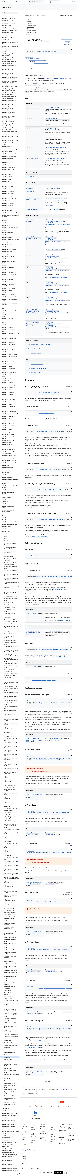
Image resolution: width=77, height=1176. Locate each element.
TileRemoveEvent (50, 971)
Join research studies (71, 1140)
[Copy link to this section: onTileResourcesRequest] (44, 1021)
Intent (58, 209)
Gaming (33, 1127)
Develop (37, 15)
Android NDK (62, 1143)
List (32, 190)
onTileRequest (48, 78)
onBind (47, 209)
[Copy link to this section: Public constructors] (43, 543)
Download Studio (61, 1140)
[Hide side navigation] (18, 1173)
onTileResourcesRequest (63, 78)
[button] (10, 18)
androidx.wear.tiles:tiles (66, 39)
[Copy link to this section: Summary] (34, 98)
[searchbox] (10, 13)
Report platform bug (71, 1128)
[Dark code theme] (71, 50)
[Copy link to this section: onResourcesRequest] (41, 749)
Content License (63, 1089)
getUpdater (48, 198)
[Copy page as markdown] (46, 40)
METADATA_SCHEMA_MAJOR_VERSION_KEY (55, 147)
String (36, 107)
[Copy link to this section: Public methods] (40, 564)
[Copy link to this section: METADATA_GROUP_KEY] (44, 425)
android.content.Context (33, 58)
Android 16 (52, 1129)
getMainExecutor (65, 620)
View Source (67, 41)
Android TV (43, 1140)
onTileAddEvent (49, 256)
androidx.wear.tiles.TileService (41, 63)
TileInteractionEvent (56, 738)
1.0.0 (71, 43)
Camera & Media (33, 1137)
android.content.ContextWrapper (37, 60)
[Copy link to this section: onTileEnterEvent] (38, 843)
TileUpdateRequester (32, 198)
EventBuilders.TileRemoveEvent (54, 300)
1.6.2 (71, 425)
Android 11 (52, 1141)
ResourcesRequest (50, 796)
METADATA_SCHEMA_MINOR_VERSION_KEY (55, 158)
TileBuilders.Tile (32, 312)
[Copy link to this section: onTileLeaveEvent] (39, 893)
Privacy (33, 1140)
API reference (6, 7)
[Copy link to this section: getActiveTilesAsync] (41, 571)
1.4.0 (71, 570)
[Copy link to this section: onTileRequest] (36, 980)
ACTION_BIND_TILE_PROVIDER (33, 85)
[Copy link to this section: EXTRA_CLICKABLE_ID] (42, 407)
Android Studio (65, 1)
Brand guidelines (36, 1168)
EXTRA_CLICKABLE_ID (51, 119)
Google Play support (71, 1136)
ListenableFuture (29, 189)
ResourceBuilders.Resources (57, 758)
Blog (23, 1142)
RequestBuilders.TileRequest (53, 313)
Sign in (73, 1)
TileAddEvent (49, 834)
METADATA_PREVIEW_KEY (51, 138)
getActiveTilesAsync (51, 187)
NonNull (34, 187)
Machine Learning (33, 1130)
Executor (47, 190)
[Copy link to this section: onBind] (31, 674)
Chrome (24, 1156)
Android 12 (52, 1139)
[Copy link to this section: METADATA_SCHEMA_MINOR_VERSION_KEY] (58, 513)
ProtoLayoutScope (47, 1044)
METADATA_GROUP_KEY (51, 128)
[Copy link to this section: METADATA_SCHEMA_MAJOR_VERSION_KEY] (58, 484)
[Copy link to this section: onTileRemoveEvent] (40, 942)
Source (23, 1137)
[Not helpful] (71, 16)
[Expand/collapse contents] (34, 20)
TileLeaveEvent (49, 933)
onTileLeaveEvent (50, 283)
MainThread (49, 219)
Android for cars (43, 1137)
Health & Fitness (33, 1134)
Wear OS (42, 1131)
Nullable (29, 209)
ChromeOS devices (43, 1134)
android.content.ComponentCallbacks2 (40, 344)
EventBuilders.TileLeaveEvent (54, 285)
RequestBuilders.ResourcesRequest (55, 241)
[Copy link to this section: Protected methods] (43, 688)
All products (25, 1163)
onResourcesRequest (51, 238)
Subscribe (58, 1172)
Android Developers (29, 15)
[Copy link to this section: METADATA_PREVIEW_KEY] (45, 463)
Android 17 (52, 1127)
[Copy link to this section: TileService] (34, 550)
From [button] (39, 344)
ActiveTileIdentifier (60, 576)
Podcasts (24, 1144)
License (29, 1168)
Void (32, 221)
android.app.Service (36, 61)
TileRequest (66, 1011)
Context (47, 188)
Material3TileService (32, 69)
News (23, 1139)
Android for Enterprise (25, 1131)
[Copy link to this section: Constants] (35, 380)
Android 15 (52, 1132)
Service (54, 51)
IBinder (35, 209)
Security (24, 1134)
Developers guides (61, 1134)
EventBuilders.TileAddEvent (53, 257)
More (17, 1)
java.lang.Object (29, 57)
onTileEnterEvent (50, 269)
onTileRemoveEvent (50, 298)
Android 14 (52, 1134)
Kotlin (65, 45)
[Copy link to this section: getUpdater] (34, 643)
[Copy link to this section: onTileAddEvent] (37, 805)
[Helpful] (69, 16)
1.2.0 (71, 750)
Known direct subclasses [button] (33, 68)
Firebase (24, 1158)
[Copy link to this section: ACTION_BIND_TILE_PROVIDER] (49, 387)
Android (24, 1128)
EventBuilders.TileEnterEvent (54, 270)
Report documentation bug (71, 1132)
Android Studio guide (62, 1131)
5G (32, 1142)
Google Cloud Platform (27, 1161)
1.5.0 (71, 694)
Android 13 (52, 1136)
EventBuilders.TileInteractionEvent (59, 224)
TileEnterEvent (49, 883)
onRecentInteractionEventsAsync (54, 221)
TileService (43, 51)
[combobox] (36, 1)
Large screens (43, 1128)
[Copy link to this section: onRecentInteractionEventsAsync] (50, 695)
